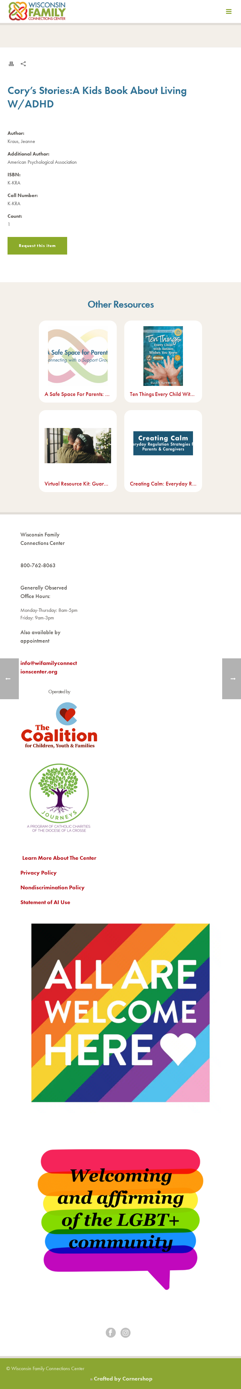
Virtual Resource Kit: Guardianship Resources (78, 483)
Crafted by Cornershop (123, 1378)
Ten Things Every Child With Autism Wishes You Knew (163, 394)
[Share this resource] (23, 64)
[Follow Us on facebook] (111, 1333)
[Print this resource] (11, 64)
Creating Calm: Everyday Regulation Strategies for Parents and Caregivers (163, 483)
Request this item (37, 245)
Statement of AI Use (45, 902)
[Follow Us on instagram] (125, 1333)
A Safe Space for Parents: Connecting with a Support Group (78, 394)
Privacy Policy (38, 872)
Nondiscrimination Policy (52, 887)
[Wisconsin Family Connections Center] (37, 12)
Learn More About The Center (59, 857)
